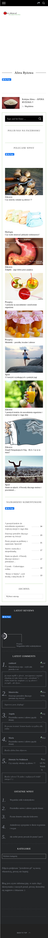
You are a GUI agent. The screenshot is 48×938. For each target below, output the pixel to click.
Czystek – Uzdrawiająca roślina (14, 567)
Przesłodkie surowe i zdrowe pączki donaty (22, 718)
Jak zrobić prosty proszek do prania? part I (26, 836)
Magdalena (29, 106)
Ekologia (9, 231)
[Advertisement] (24, 46)
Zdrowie (8, 196)
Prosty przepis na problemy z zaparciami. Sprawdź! (16, 542)
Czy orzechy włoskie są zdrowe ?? (18, 200)
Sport (7, 374)
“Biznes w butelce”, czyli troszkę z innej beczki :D (15, 575)
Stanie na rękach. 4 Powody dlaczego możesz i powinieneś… (16, 559)
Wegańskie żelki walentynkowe (28, 646)
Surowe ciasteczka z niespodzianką (13, 550)
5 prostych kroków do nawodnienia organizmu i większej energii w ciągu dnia (16, 526)
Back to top (22, 933)
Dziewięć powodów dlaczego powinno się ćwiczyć (16, 535)
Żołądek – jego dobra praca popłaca (19, 270)
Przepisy (9, 301)
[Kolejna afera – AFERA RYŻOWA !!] (11, 103)
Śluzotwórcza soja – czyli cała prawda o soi (20, 668)
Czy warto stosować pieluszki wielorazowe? (22, 235)
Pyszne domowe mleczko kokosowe (24, 816)
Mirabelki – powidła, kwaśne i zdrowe (20, 342)
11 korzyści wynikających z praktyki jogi (21, 377)
